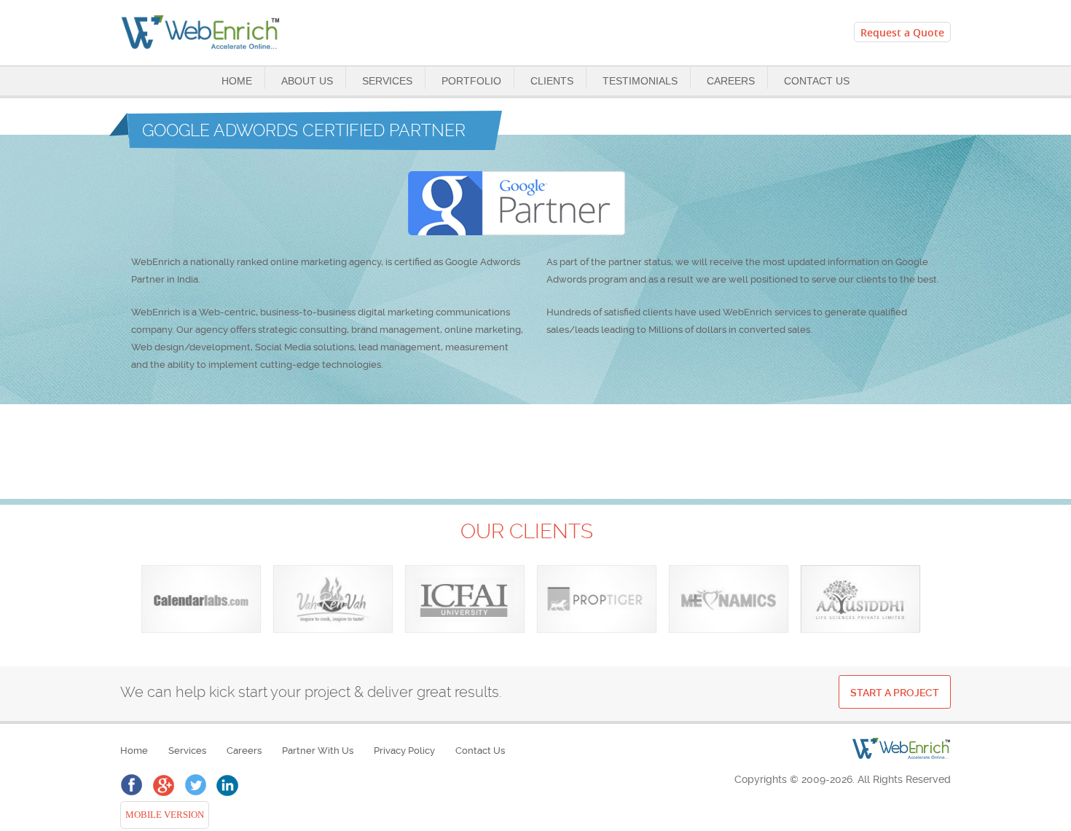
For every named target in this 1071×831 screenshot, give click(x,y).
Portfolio (471, 81)
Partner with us (317, 750)
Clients (551, 81)
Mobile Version (162, 815)
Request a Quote (902, 32)
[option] (201, 599)
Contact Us (817, 81)
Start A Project (894, 692)
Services (387, 81)
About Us (307, 81)
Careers (731, 81)
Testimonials (640, 81)
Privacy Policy (404, 750)
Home (236, 81)
